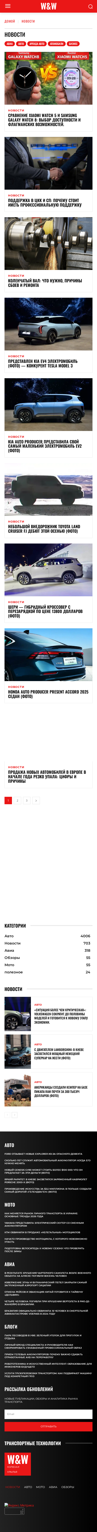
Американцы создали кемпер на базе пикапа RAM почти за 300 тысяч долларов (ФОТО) (61, 1091)
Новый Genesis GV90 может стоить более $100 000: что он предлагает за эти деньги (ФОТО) (44, 1171)
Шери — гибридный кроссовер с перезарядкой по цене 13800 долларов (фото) (45, 611)
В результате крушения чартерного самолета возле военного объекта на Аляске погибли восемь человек (48, 1274)
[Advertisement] (48, 863)
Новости (16, 110)
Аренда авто (37, 44)
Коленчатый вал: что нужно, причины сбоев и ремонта (45, 283)
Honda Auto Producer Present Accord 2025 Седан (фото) (48, 694)
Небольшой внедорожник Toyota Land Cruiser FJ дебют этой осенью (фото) (44, 528)
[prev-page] (7, 1115)
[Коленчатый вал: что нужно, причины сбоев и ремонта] (48, 243)
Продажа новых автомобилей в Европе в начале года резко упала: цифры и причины (47, 776)
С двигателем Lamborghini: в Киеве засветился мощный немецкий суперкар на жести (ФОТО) (59, 1053)
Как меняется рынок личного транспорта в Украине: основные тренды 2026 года (41, 1215)
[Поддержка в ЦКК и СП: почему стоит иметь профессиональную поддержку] (48, 163)
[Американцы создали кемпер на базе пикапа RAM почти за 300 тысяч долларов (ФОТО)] (18, 1089)
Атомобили (56, 44)
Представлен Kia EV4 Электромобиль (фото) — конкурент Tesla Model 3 (43, 363)
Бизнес (73, 44)
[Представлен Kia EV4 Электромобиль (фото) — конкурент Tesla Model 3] (48, 324)
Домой (10, 21)
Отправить (49, 1426)
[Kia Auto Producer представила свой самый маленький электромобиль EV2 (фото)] (48, 404)
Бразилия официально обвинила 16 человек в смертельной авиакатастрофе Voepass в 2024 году (46, 1312)
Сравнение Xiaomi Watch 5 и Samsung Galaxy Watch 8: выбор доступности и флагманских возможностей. (44, 119)
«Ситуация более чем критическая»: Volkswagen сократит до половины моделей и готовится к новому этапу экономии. (61, 1016)
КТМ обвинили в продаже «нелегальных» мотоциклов (42, 1232)
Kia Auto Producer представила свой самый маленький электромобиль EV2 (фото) (45, 446)
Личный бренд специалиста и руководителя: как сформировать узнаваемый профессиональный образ (43, 1346)
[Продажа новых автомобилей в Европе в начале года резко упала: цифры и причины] (48, 735)
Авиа (10, 44)
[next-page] (36, 800)
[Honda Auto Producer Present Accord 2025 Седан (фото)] (48, 654)
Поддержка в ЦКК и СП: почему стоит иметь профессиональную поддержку (45, 202)
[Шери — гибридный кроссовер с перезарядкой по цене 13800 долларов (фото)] (48, 570)
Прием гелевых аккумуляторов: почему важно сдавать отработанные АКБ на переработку (44, 1356)
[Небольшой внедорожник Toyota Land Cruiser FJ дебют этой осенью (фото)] (48, 489)
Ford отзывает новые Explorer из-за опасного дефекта (43, 1153)
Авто (21, 44)
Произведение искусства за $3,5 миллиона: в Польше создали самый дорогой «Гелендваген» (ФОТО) (48, 1190)
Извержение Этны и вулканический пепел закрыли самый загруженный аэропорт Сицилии (46, 1284)
